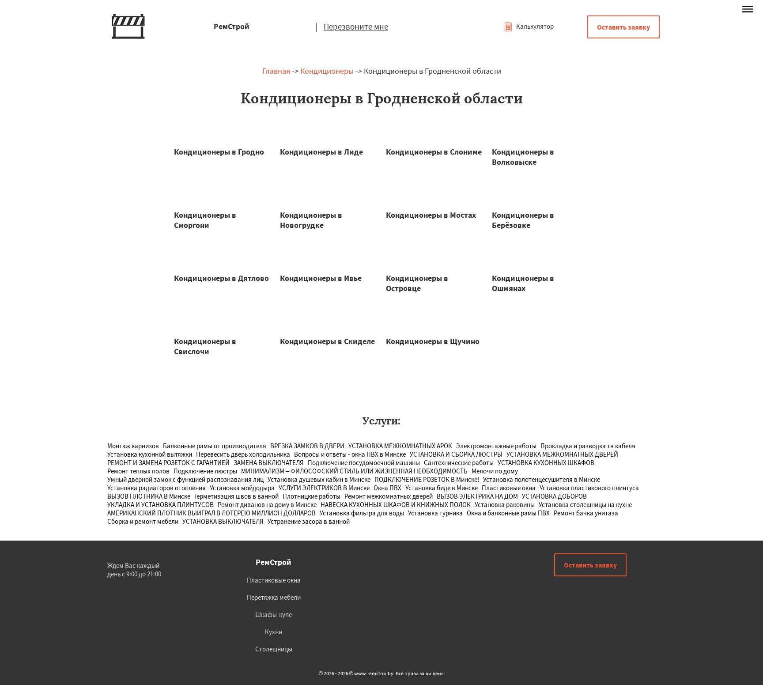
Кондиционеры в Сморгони (205, 220)
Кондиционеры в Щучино (433, 341)
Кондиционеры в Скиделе (327, 341)
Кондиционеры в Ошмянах (523, 283)
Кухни (273, 632)
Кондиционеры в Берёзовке (523, 220)
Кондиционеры (327, 71)
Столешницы (273, 649)
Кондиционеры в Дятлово (221, 278)
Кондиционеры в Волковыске (523, 157)
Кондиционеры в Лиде (321, 152)
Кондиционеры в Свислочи (205, 346)
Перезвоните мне (356, 26)
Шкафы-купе (273, 614)
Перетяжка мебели (274, 597)
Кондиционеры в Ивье (321, 278)
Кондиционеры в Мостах (431, 215)
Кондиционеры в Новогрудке (311, 220)
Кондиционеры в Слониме (434, 152)
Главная (276, 71)
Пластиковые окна (274, 580)
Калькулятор (534, 26)
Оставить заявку (623, 27)
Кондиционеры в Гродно (219, 152)
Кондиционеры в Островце (417, 283)
